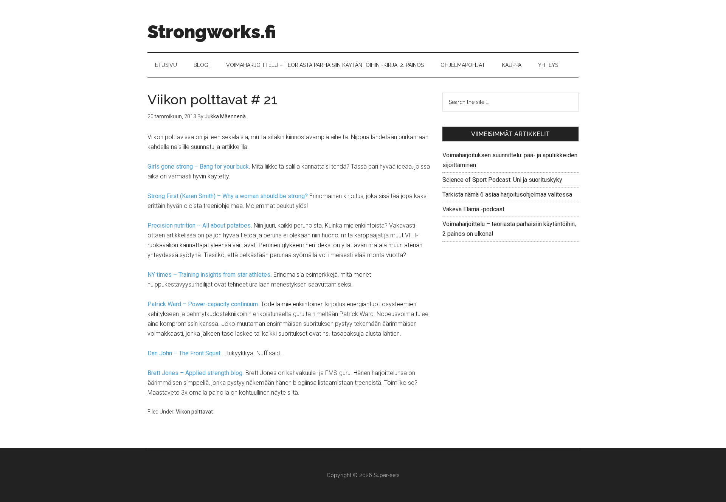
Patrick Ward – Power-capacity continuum (202, 304)
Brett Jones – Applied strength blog (194, 372)
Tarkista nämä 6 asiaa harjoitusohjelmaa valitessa (507, 194)
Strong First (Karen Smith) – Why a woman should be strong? (227, 196)
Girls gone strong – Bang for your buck (198, 166)
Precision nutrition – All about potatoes (199, 225)
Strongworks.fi (211, 31)
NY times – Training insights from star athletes (208, 274)
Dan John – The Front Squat (183, 353)
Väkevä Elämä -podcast (473, 209)
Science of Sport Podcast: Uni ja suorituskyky (502, 179)
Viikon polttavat (194, 412)
